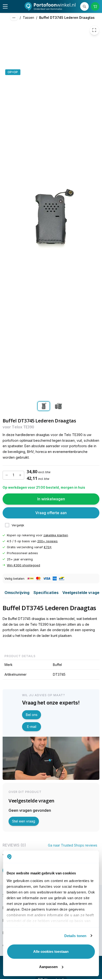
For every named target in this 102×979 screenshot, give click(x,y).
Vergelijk (18, 525)
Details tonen (75, 936)
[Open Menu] (5, 6)
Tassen (28, 17)
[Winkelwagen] (95, 6)
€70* (48, 547)
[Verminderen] (6, 475)
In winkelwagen (51, 499)
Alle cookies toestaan (51, 951)
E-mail (31, 727)
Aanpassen (48, 967)
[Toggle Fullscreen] (94, 30)
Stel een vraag (23, 821)
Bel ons (31, 715)
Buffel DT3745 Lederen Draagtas (67, 17)
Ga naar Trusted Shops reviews (72, 845)
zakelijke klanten (55, 535)
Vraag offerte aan (51, 512)
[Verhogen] (20, 475)
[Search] (84, 6)
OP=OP (13, 72)
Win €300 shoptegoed (23, 565)
